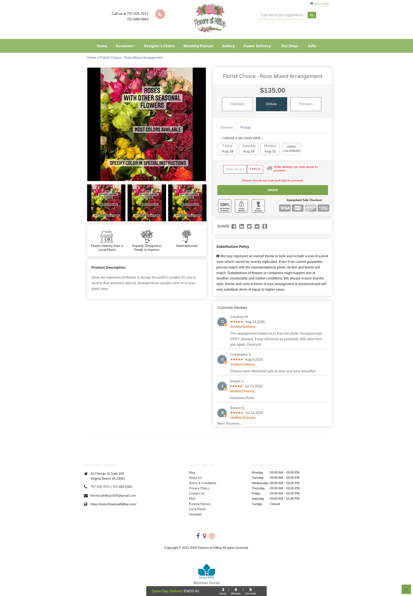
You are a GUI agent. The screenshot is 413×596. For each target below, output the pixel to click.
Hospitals (195, 514)
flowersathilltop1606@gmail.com (113, 495)
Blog (192, 472)
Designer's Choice (159, 46)
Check (255, 169)
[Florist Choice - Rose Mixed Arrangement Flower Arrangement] (106, 202)
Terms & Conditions (202, 483)
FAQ (192, 498)
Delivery (226, 127)
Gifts (312, 46)
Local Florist (197, 509)
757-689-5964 (122, 486)
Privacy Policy (199, 488)
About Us (195, 477)
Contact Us (197, 493)
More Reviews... (229, 423)
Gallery (228, 46)
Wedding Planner (198, 46)
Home (102, 46)
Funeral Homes (200, 504)
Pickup (245, 127)
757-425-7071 (100, 486)
